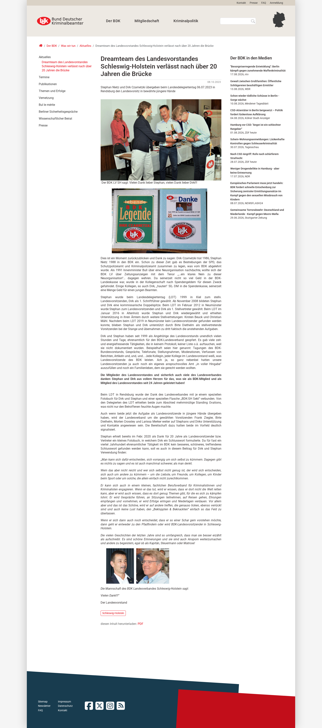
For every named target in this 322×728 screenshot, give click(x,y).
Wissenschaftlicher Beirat (55, 118)
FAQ (263, 2)
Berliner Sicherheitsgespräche (58, 111)
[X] (100, 706)
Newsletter (44, 705)
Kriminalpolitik (185, 21)
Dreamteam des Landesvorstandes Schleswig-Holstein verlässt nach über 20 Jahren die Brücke (66, 66)
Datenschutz (65, 705)
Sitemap (43, 701)
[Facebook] (90, 706)
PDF (140, 624)
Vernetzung (46, 98)
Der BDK (113, 21)
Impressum (64, 701)
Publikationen (48, 84)
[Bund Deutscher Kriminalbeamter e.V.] (60, 21)
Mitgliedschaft (147, 21)
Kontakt (241, 2)
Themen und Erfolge (52, 91)
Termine (44, 77)
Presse (254, 2)
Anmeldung (276, 2)
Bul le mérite (47, 105)
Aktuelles (85, 45)
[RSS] (122, 706)
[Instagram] (111, 706)
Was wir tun (68, 45)
